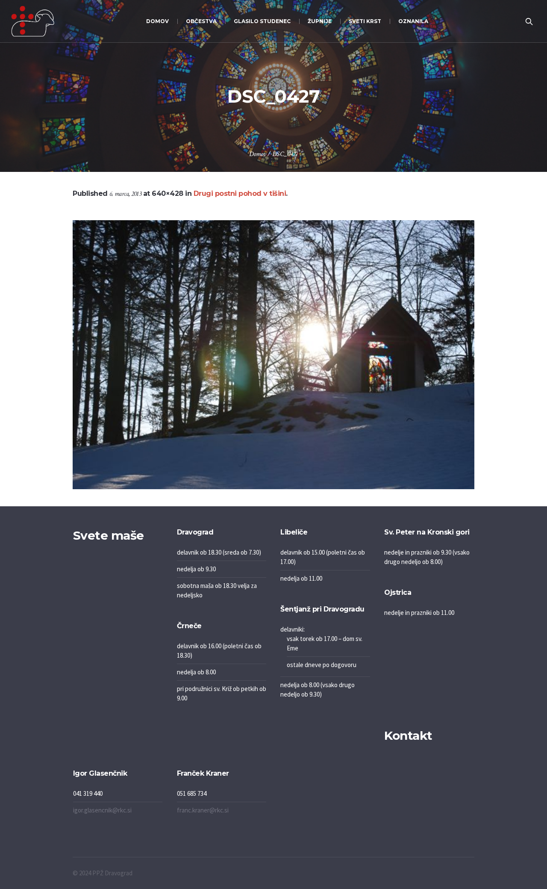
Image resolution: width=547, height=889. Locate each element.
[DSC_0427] (273, 354)
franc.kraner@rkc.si (203, 810)
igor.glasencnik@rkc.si (102, 810)
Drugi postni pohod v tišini (240, 193)
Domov (257, 154)
